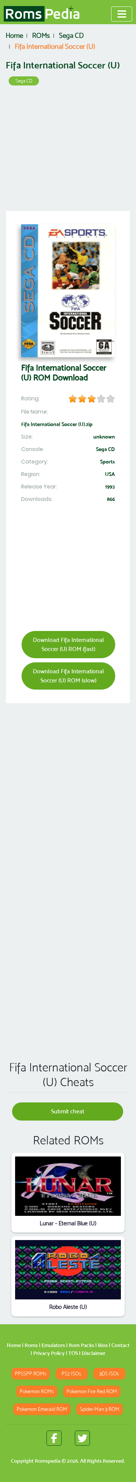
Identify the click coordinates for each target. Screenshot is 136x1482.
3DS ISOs (109, 1373)
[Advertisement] (68, 151)
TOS (73, 1353)
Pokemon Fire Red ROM (91, 1391)
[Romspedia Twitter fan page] (82, 1438)
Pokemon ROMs (37, 1391)
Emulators (53, 1345)
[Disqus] (68, 945)
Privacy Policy (49, 1353)
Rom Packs (81, 1345)
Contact (120, 1345)
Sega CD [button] (23, 81)
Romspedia (47, 1460)
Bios (103, 1345)
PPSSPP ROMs (30, 1373)
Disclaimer (93, 1353)
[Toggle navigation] (121, 14)
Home (14, 1345)
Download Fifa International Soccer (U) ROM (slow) (68, 676)
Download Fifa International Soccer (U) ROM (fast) (68, 644)
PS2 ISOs (71, 1373)
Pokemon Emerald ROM (42, 1409)
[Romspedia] (41, 14)
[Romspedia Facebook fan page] (54, 1438)
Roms (31, 1345)
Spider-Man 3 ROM (99, 1409)
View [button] (68, 1186)
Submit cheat (67, 1111)
